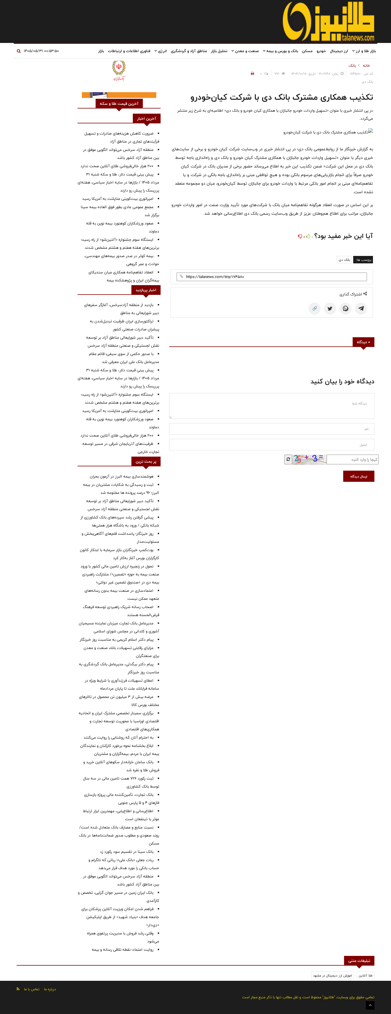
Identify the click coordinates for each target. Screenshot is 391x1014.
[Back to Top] (370, 1005)
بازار (101, 51)
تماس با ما (32, 989)
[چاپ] (251, 73)
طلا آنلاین (365, 975)
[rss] (18, 989)
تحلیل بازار (219, 51)
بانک (352, 65)
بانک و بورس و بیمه (281, 51)
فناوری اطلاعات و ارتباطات (129, 51)
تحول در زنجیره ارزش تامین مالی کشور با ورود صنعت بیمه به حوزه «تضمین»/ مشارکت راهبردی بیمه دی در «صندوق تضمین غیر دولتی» (119, 574)
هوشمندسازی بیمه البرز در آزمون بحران (121, 476)
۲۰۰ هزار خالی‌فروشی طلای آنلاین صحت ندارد (116, 166)
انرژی (162, 51)
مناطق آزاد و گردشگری (189, 51)
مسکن (307, 51)
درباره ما (50, 989)
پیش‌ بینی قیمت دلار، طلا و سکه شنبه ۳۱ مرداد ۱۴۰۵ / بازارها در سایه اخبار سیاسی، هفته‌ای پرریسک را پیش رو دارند (118, 182)
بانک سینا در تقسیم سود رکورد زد (126, 851)
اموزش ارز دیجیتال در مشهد (332, 975)
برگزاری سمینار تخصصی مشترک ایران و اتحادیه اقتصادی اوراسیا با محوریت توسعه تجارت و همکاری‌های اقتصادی (119, 721)
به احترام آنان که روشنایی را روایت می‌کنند (118, 737)
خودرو (321, 51)
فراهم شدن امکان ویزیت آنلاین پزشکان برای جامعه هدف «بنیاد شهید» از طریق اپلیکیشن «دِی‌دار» (120, 917)
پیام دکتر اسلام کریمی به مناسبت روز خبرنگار (116, 639)
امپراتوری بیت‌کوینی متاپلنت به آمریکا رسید (117, 198)
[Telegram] (361, 309)
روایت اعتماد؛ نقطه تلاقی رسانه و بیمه (122, 949)
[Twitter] (330, 309)
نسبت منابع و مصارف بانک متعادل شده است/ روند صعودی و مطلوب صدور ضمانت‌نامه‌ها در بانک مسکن (119, 835)
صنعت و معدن (246, 51)
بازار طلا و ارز (365, 51)
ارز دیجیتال (339, 51)
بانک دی (344, 260)
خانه (366, 65)
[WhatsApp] (345, 309)
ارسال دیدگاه (358, 476)
